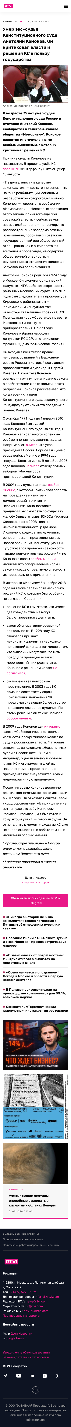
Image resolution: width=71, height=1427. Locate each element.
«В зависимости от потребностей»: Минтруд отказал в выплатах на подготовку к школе (33, 959)
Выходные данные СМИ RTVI (21, 1233)
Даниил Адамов (35, 877)
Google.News (14, 1338)
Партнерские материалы (21, 1316)
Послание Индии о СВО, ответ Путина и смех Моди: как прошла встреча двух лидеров (35, 941)
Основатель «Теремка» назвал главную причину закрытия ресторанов (35, 1008)
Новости (10, 21)
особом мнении (43, 559)
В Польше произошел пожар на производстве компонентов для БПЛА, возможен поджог (34, 993)
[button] (66, 6)
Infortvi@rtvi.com (47, 1297)
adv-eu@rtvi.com (36, 1311)
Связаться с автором (35, 882)
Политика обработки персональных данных (31, 1245)
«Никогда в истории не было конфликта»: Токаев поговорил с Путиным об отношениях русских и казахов (31, 922)
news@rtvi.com (36, 1301)
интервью (52, 726)
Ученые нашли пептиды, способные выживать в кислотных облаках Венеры (32, 1200)
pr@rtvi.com (34, 1306)
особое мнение (19, 718)
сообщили (11, 169)
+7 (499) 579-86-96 (23, 1292)
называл (32, 466)
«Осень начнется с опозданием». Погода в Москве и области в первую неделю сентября (33, 976)
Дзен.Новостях (21, 1334)
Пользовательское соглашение (23, 1239)
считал (31, 445)
